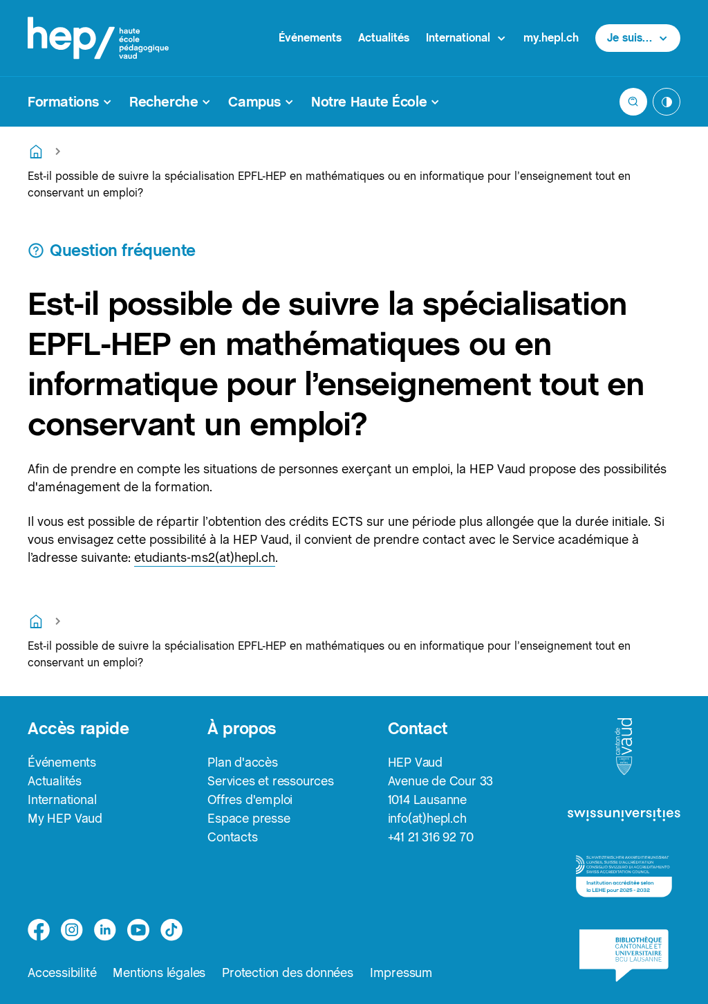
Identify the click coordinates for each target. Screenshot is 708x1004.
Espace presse (248, 818)
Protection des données (287, 972)
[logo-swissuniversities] (624, 816)
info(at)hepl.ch (427, 818)
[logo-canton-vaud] (624, 747)
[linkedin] (105, 930)
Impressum (401, 972)
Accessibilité (62, 972)
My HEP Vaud (65, 818)
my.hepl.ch (551, 37)
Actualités (383, 37)
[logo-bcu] (624, 955)
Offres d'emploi (249, 799)
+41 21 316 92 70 (431, 837)
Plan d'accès (242, 762)
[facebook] (39, 930)
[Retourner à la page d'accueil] (36, 151)
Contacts (232, 837)
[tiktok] (171, 930)
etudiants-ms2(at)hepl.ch (204, 557)
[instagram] (72, 930)
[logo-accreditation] (624, 876)
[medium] (138, 930)
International (62, 799)
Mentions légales (159, 972)
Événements (310, 37)
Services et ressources (270, 781)
